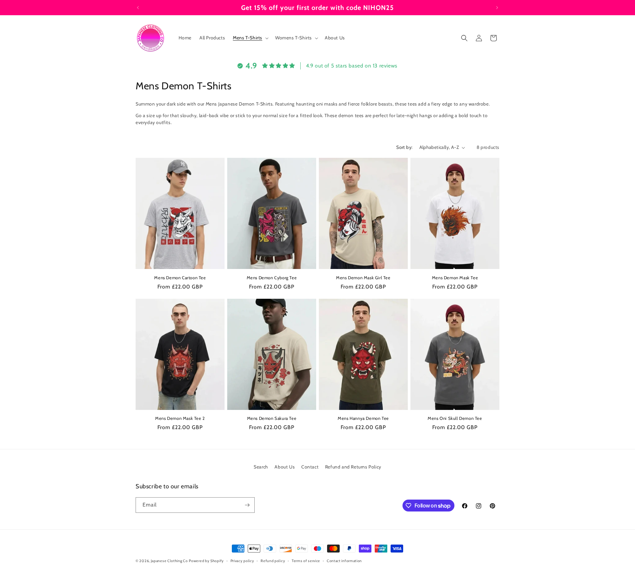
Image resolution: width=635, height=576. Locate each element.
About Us (285, 467)
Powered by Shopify (206, 560)
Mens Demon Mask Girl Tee (363, 277)
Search (261, 467)
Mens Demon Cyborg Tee (272, 277)
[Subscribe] (247, 505)
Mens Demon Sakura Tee (272, 418)
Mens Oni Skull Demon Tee (455, 418)
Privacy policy (242, 560)
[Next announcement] (497, 7)
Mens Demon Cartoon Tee (180, 277)
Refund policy (273, 560)
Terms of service (306, 560)
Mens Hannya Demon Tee (363, 418)
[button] (250, 38)
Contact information (344, 560)
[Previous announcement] (138, 7)
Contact (309, 467)
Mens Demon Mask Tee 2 (180, 418)
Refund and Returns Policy (353, 467)
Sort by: (404, 147)
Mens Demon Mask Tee (455, 277)
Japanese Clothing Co (169, 560)
